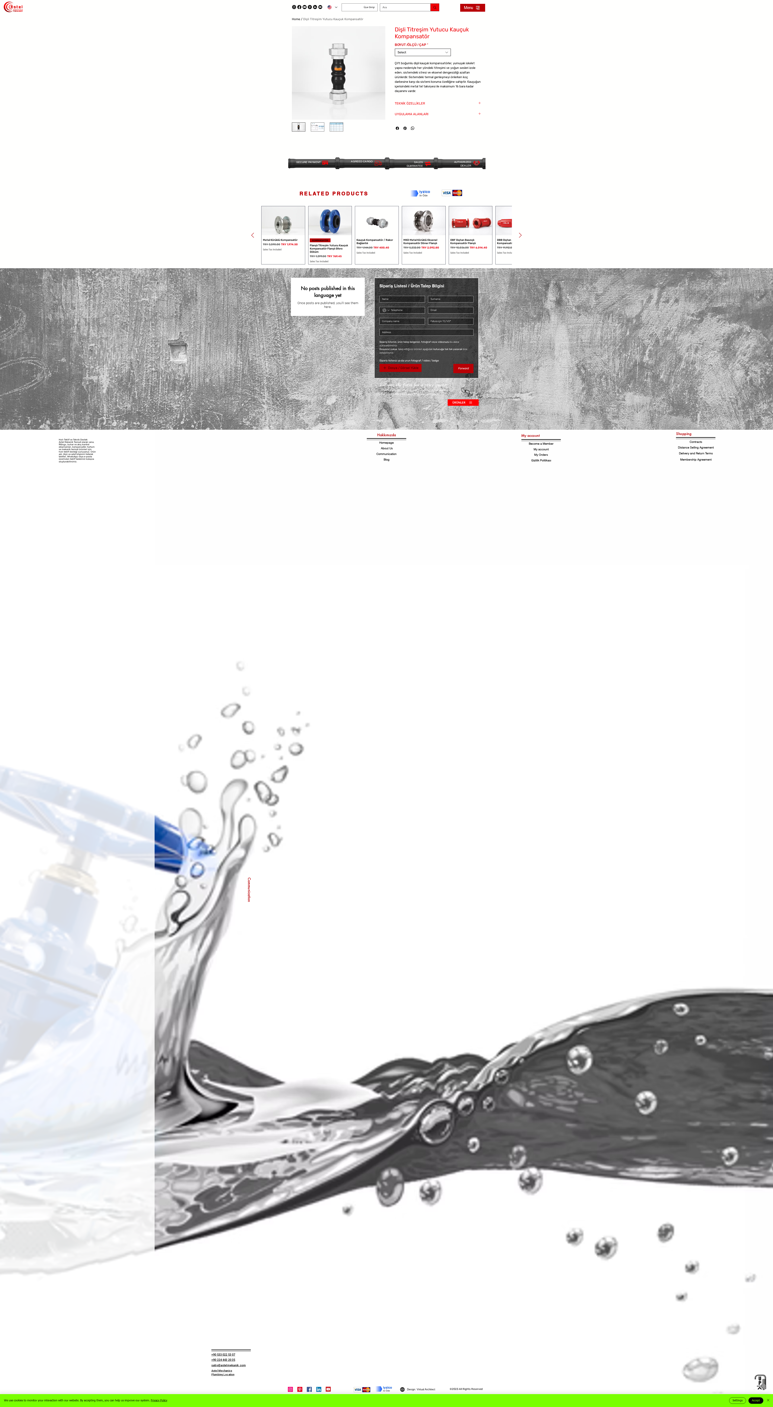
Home (296, 19)
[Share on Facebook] (397, 128)
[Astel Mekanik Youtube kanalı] (305, 7)
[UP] (760, 1382)
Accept (756, 1400)
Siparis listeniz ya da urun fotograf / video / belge (409, 360)
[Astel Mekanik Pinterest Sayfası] (299, 1389)
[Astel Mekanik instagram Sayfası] (294, 7)
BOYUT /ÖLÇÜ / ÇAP (411, 45)
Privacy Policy (159, 1400)
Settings (738, 1400)
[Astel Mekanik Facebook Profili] (309, 1389)
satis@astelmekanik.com (228, 1365)
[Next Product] (520, 235)
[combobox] (423, 52)
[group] (386, 235)
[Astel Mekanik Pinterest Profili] (310, 7)
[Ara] (434, 7)
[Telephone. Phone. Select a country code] (386, 310)
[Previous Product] (252, 235)
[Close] (768, 1400)
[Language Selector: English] (332, 7)
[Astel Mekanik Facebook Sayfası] (299, 7)
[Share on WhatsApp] (412, 128)
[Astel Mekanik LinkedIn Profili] (315, 7)
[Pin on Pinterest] (405, 128)
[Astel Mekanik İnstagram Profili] (290, 1389)
